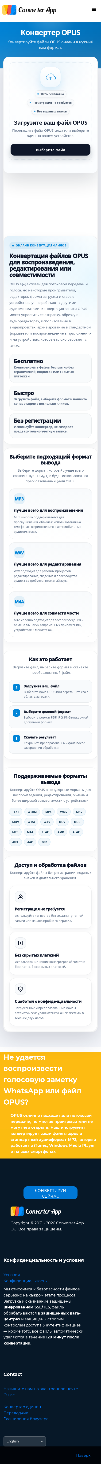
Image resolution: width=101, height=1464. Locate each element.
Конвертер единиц (22, 1407)
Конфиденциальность (25, 1281)
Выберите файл (50, 149)
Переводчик (16, 1413)
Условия (12, 1275)
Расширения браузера (26, 1419)
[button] (50, 111)
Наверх (83, 1455)
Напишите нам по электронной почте (41, 1389)
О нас (9, 1395)
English (13, 1441)
